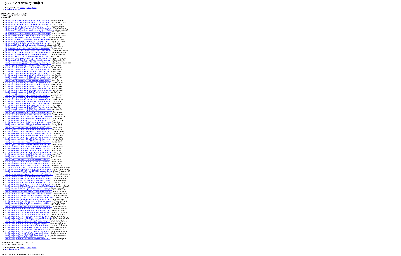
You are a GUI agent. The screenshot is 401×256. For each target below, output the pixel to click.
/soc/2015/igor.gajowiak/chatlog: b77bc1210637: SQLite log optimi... (28, 103)
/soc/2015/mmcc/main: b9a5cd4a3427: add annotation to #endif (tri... (28, 203)
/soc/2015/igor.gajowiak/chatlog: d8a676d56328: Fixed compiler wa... (28, 111)
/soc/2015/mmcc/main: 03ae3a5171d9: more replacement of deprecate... (29, 178)
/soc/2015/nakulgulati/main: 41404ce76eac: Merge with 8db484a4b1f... (28, 218)
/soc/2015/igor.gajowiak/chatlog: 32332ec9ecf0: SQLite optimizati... (27, 71)
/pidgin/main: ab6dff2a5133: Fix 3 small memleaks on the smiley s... (27, 49)
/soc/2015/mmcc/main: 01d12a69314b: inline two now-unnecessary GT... (29, 177)
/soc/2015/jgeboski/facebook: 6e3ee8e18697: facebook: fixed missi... (28, 141)
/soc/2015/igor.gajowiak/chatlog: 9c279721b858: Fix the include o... (27, 96)
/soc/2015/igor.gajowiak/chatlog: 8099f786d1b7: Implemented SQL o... (28, 90)
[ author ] (29, 8)
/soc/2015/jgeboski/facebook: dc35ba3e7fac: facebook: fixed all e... (27, 160)
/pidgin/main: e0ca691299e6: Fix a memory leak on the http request (27, 56)
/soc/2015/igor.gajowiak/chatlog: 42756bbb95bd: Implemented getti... (28, 79)
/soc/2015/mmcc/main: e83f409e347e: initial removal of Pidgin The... (28, 210)
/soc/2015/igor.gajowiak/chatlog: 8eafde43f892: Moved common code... (29, 94)
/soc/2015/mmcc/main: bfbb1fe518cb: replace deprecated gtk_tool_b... (28, 207)
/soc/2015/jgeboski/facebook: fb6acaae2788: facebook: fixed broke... (28, 165)
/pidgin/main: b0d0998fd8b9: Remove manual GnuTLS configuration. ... (29, 51)
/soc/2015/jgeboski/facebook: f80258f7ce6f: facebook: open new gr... (28, 163)
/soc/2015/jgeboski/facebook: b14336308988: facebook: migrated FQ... (28, 152)
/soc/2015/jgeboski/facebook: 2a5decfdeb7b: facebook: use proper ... (28, 126)
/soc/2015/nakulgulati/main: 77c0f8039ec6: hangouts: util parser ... (27, 224)
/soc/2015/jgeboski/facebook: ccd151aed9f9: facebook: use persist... (27, 158)
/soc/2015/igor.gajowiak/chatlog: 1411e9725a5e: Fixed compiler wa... (28, 67)
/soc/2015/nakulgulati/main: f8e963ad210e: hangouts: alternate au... (27, 239)
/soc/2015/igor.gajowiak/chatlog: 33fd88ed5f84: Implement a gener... (28, 73)
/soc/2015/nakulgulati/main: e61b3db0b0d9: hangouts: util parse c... (27, 235)
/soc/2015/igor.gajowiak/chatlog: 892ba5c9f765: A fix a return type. (27, 92)
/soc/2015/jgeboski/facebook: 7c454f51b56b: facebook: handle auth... (28, 145)
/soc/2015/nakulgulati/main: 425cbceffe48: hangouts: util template (27, 220)
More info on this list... (13, 10)
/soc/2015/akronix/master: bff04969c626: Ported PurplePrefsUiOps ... (28, 64)
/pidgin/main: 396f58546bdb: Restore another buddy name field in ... (28, 26)
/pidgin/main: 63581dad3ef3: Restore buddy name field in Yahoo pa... (28, 35)
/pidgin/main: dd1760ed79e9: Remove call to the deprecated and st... (28, 54)
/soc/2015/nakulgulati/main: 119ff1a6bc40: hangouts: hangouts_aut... (28, 212)
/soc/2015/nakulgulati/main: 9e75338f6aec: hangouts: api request (26, 229)
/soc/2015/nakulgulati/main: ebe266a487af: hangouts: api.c (24, 237)
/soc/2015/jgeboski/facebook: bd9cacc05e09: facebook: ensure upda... (28, 154)
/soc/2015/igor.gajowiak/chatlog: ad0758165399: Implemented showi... (28, 99)
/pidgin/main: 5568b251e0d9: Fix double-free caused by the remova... (28, 32)
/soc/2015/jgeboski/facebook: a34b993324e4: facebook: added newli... (28, 146)
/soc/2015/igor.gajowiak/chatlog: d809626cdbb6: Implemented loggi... (28, 109)
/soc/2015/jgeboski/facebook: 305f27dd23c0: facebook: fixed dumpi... (28, 128)
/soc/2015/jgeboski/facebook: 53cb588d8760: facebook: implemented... (28, 135)
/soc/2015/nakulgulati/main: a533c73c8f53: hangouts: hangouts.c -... (27, 231)
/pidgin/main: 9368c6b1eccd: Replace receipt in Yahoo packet (25, 45)
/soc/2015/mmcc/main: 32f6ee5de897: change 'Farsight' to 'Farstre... (27, 188)
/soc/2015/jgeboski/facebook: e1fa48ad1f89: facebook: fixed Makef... (28, 161)
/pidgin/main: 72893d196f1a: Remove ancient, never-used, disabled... (28, 41)
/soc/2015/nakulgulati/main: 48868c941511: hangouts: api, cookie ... (27, 222)
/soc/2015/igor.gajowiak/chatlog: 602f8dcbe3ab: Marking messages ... (28, 81)
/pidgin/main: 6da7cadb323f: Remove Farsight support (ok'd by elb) (27, 39)
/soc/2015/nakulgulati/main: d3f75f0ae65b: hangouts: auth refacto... (27, 233)
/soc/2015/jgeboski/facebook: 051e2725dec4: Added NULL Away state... (29, 116)
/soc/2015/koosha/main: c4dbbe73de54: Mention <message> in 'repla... (28, 173)
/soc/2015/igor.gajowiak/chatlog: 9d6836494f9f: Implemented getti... (28, 98)
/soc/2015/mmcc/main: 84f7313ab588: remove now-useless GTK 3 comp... (30, 197)
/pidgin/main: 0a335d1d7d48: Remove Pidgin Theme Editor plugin (27, 20)
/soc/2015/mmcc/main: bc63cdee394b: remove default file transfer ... (27, 205)
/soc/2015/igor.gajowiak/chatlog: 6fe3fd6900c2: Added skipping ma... (28, 88)
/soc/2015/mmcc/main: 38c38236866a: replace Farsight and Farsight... (28, 190)
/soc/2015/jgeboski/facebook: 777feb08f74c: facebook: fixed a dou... (28, 143)
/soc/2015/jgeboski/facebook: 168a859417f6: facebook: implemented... (28, 118)
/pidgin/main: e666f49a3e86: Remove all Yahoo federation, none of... (28, 60)
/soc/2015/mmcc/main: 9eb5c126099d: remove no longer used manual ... (29, 201)
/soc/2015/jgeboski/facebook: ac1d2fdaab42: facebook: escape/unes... (28, 150)
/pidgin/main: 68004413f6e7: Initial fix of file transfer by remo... (26, 37)
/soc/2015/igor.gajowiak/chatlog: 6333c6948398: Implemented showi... (28, 82)
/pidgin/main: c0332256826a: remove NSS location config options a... (28, 52)
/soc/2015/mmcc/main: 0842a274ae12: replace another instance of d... (28, 182)
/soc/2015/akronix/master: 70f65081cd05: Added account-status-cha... (28, 62)
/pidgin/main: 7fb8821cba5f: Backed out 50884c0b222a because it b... (28, 43)
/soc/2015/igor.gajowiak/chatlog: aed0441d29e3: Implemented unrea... (28, 101)
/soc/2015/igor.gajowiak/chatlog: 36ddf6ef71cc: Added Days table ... (28, 75)
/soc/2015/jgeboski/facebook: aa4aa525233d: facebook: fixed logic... (28, 148)
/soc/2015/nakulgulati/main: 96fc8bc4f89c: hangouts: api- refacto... (27, 227)
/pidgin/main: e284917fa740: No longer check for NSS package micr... (28, 58)
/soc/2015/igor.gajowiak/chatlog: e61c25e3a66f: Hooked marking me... (28, 114)
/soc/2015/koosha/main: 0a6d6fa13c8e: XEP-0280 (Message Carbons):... (29, 167)
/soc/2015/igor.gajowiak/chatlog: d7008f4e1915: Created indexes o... (28, 105)
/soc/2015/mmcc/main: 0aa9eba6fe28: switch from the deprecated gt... (28, 184)
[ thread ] (22, 8)
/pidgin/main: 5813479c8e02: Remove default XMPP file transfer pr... (28, 34)
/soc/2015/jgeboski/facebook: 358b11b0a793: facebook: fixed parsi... (28, 130)
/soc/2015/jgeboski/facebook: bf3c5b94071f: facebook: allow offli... (27, 156)
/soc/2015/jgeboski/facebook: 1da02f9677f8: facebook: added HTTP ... (28, 120)
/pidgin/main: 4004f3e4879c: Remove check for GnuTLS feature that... (28, 28)
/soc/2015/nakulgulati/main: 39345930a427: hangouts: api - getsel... (27, 216)
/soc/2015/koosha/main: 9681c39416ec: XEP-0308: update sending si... (29, 171)
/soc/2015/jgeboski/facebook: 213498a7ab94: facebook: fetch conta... (28, 122)
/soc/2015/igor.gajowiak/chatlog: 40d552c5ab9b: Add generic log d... (28, 77)
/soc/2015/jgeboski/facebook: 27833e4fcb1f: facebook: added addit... (28, 124)
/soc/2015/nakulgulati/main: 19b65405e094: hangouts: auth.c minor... (28, 214)
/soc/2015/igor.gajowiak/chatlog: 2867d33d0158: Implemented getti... (28, 69)
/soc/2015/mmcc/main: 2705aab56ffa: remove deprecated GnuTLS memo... (30, 186)
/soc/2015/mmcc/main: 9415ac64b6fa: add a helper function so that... (28, 199)
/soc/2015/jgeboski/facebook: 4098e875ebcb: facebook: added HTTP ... (29, 133)
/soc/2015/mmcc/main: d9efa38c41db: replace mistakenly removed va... (29, 209)
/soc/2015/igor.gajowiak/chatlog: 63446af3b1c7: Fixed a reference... (27, 84)
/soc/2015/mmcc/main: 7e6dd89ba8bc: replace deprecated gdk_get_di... (29, 195)
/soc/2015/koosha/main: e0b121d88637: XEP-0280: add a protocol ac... (29, 175)
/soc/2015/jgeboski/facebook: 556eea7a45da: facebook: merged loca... (28, 137)
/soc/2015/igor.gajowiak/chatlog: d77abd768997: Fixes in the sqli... (27, 107)
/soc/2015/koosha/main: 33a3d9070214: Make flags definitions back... (28, 169)
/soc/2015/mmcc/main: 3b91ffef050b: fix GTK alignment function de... (28, 192)
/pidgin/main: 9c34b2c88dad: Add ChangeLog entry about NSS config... (29, 47)
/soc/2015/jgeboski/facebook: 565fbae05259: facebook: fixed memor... (28, 139)
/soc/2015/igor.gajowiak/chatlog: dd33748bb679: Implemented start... (28, 113)
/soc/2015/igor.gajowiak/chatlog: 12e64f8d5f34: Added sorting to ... (27, 66)
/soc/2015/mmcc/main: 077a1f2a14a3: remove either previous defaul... (28, 180)
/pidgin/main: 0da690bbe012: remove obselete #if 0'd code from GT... (28, 22)
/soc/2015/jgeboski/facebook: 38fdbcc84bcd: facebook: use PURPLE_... (29, 131)
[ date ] (34, 8)
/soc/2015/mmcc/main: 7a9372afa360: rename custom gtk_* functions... (29, 193)
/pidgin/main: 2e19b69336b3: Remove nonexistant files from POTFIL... (29, 24)
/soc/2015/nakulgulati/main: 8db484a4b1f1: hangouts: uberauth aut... (28, 225)
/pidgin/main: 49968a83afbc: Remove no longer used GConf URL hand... (29, 30)
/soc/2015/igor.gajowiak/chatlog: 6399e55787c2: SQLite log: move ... (28, 86)
